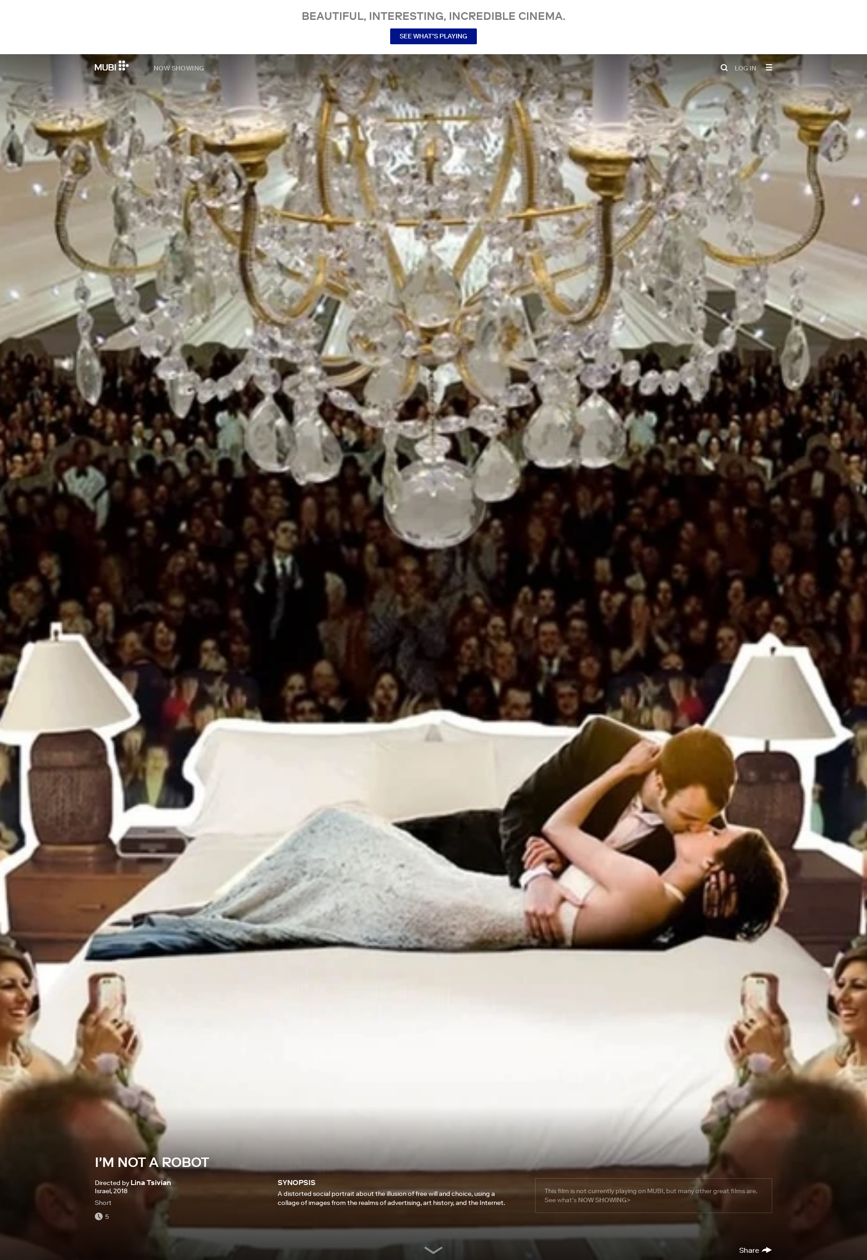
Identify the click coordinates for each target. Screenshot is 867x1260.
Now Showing (179, 67)
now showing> (604, 1200)
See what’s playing (433, 36)
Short (103, 1203)
